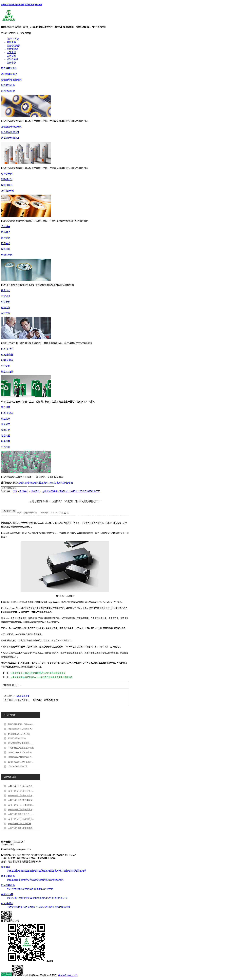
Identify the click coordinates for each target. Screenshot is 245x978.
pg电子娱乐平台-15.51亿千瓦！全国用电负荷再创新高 (21, 824)
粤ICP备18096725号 (68, 975)
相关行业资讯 (10, 715)
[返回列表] (8, 513)
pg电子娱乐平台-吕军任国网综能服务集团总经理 (21, 805)
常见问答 (5, 424)
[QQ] (7, 975)
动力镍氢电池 (8, 85)
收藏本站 (5, 5)
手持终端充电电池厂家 (18, 766)
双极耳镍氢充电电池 (17, 738)
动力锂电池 (6, 174)
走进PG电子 (13, 898)
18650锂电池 (7, 191)
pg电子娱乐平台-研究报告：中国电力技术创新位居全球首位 (21, 791)
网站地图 (38, 5)
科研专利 (5, 302)
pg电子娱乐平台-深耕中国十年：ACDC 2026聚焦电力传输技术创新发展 (21, 819)
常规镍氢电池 (8, 91)
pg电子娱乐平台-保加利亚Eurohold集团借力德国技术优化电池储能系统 (41, 677)
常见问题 (20, 5)
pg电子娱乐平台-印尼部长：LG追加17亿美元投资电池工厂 (71, 491)
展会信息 (5, 441)
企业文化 (5, 366)
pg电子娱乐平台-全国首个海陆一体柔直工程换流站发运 (21, 796)
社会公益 (5, 435)
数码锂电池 (6, 179)
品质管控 (5, 313)
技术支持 (5, 430)
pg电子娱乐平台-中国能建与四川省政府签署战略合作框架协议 (21, 810)
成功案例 (11, 56)
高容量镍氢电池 (9, 74)
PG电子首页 (13, 39)
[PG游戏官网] (9, 21)
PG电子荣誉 (7, 354)
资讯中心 (11, 62)
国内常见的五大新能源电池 (20, 752)
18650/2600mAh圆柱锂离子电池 (21, 757)
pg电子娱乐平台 (22, 696)
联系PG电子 (29, 5)
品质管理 (23, 898)
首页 (14, 491)
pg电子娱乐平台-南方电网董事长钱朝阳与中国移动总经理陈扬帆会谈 (21, 800)
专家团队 (5, 296)
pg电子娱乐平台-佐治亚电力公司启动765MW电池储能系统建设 (37, 673)
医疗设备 (5, 238)
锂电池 (21, 482)
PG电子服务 (7, 903)
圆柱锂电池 (12, 49)
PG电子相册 (7, 349)
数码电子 (5, 232)
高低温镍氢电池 (9, 68)
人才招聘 (47, 907)
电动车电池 (6, 255)
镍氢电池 (11, 42)
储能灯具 (5, 249)
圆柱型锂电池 (8, 885)
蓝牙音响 (5, 243)
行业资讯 (5, 418)
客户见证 (5, 407)
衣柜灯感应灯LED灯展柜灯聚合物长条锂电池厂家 (21, 762)
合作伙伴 (5, 447)
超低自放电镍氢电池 (11, 80)
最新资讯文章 (10, 777)
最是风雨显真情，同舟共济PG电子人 (21, 724)
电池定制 (11, 52)
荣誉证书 (62, 898)
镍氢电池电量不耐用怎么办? (20, 729)
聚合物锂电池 (13, 45)
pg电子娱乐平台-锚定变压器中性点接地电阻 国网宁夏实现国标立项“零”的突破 (21, 828)
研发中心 (5, 290)
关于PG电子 (7, 894)
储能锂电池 (6, 185)
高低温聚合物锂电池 (11, 127)
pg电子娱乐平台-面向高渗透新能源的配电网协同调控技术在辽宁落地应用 (21, 786)
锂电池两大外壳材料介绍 (19, 734)
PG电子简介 (7, 360)
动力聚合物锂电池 (10, 132)
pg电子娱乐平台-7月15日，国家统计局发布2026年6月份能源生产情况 (21, 814)
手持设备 (5, 226)
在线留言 (12, 5)
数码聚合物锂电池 (10, 138)
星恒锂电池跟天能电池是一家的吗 (21, 743)
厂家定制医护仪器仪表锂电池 (21, 748)
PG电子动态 (7, 413)
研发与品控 (12, 59)
